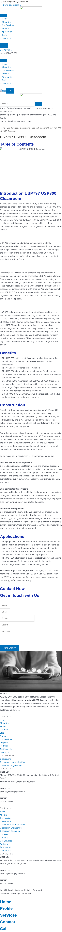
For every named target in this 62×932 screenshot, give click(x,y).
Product (5, 28)
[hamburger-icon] (3, 15)
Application (7, 32)
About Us (6, 22)
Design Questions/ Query (42, 128)
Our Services (8, 25)
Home (4, 19)
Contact (7, 922)
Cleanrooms (25, 128)
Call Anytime (6, 50)
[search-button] (38, 104)
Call (3, 928)
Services (8, 915)
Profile (6, 908)
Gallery (5, 35)
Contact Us (7, 38)
